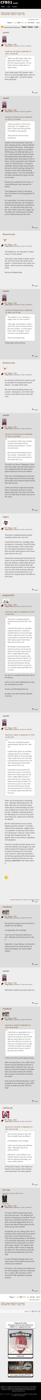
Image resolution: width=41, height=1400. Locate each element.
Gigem (6, 517)
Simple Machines (18, 1394)
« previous (31, 19)
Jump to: (26, 1311)
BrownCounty (9, 234)
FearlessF (7, 907)
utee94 (6, 32)
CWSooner (8, 1108)
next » (37, 19)
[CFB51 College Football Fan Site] (20, 2)
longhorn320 (8, 595)
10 (22, 22)
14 (26, 22)
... (14, 22)
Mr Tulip (6, 1190)
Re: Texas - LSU (11, 44)
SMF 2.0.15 (3, 1394)
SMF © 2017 (10, 1394)
